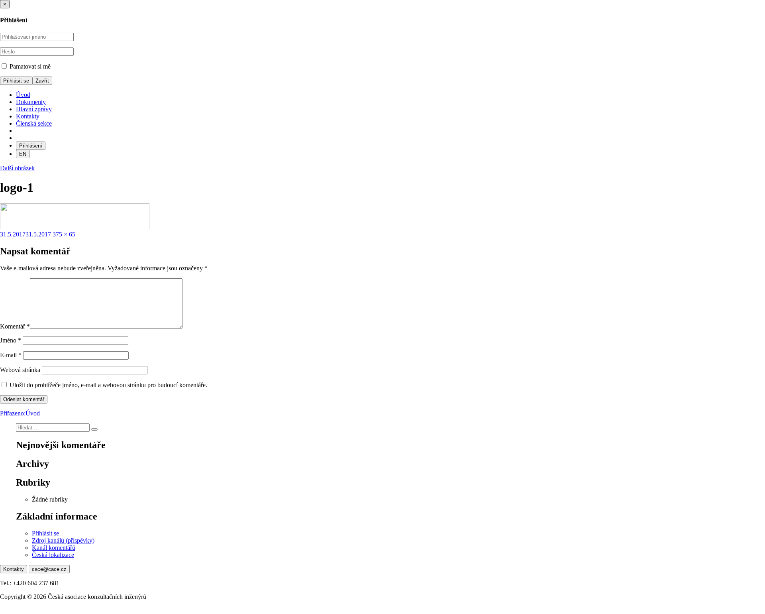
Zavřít (42, 81)
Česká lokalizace (53, 554)
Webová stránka (20, 369)
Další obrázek (17, 168)
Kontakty (27, 116)
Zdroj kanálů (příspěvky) (63, 540)
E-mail (11, 355)
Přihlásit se (45, 533)
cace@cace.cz (49, 569)
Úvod (23, 94)
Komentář (15, 326)
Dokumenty (31, 101)
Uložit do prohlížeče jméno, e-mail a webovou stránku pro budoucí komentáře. (108, 385)
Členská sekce (34, 123)
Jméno (10, 340)
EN (22, 154)
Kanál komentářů (53, 547)
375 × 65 (64, 234)
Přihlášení (30, 146)
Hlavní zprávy (34, 109)
